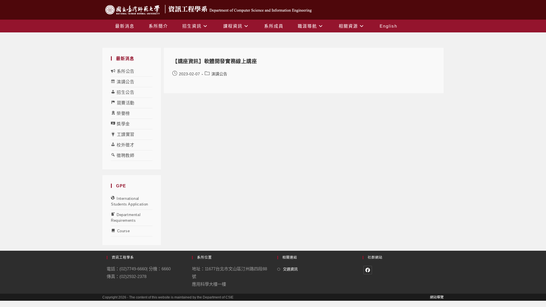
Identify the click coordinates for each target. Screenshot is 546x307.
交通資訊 (290, 269)
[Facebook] (367, 270)
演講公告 (219, 74)
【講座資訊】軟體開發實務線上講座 (214, 61)
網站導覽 (437, 297)
